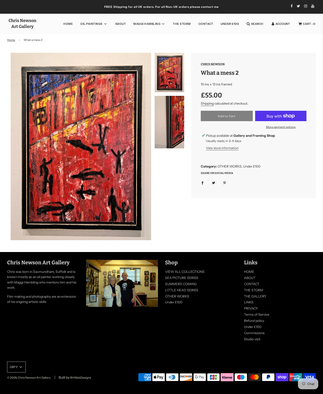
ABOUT (120, 24)
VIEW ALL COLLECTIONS (185, 272)
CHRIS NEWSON (213, 64)
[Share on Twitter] (213, 182)
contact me (210, 7)
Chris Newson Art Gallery (22, 23)
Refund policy (254, 321)
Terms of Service (256, 314)
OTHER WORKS (177, 296)
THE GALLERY (255, 296)
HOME (68, 24)
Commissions (254, 333)
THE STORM (182, 24)
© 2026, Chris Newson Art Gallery (29, 377)
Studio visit (252, 339)
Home (11, 40)
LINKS (248, 302)
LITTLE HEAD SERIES (181, 290)
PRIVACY (251, 308)
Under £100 (230, 24)
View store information (222, 148)
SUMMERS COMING (181, 284)
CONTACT (205, 24)
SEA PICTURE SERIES (181, 278)
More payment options (281, 127)
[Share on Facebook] (202, 182)
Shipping (207, 103)
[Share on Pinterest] (224, 182)
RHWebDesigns (80, 377)
